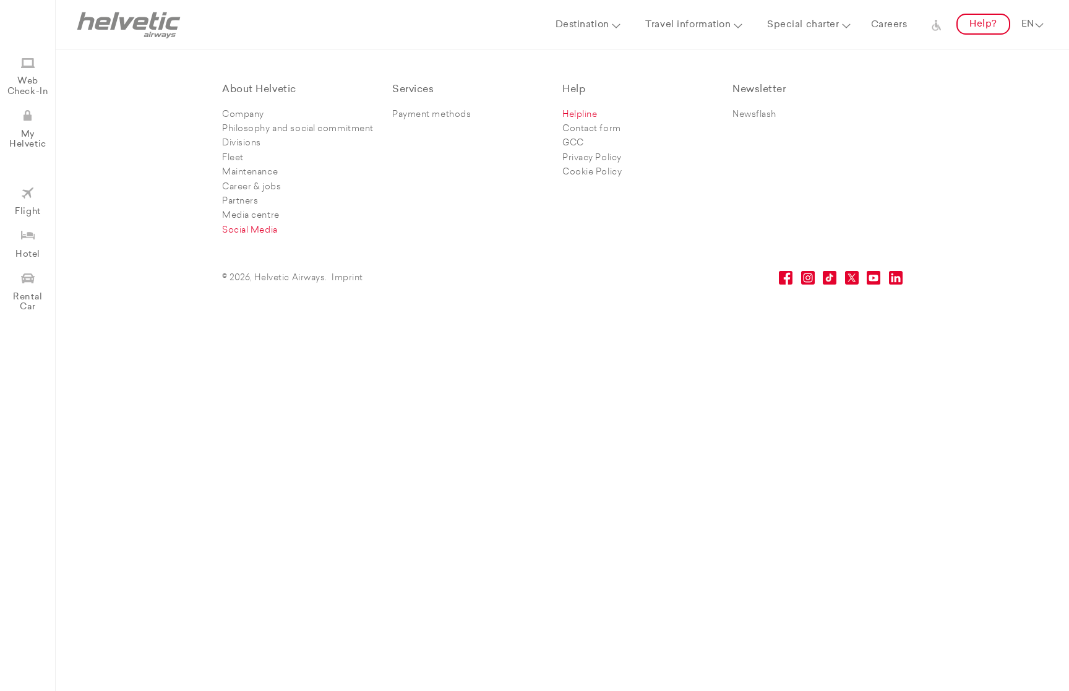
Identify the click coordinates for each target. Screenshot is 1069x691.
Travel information (688, 25)
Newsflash (754, 115)
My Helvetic (27, 139)
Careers (889, 25)
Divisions (241, 143)
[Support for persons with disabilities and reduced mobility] (936, 25)
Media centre (251, 216)
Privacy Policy (592, 158)
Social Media (250, 230)
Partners (240, 201)
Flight (27, 212)
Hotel (27, 254)
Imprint (347, 278)
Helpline (579, 115)
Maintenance (250, 172)
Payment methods (431, 115)
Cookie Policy (592, 172)
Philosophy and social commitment (298, 129)
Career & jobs (251, 187)
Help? (983, 24)
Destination (582, 25)
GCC (573, 143)
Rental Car (27, 302)
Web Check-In (27, 86)
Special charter (803, 25)
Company (243, 115)
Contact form (591, 129)
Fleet (233, 158)
